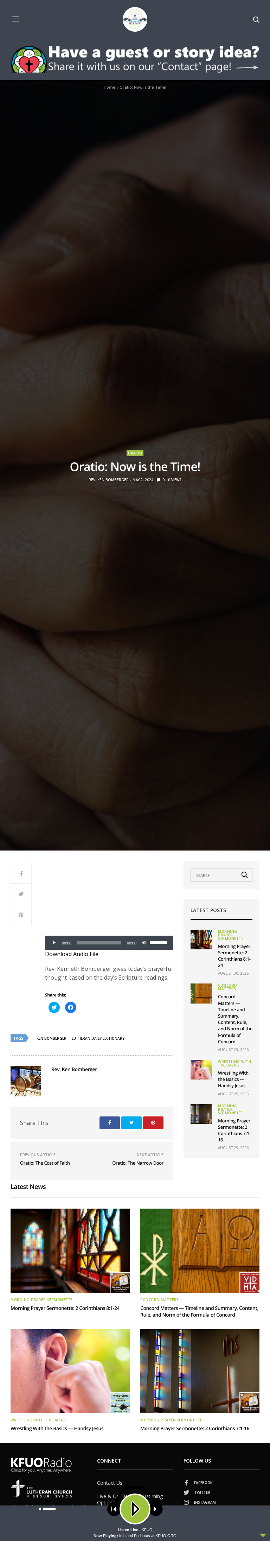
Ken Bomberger (51, 1038)
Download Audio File (71, 954)
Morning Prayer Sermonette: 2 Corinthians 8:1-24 (234, 956)
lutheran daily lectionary (98, 1038)
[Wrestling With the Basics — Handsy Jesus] (201, 1070)
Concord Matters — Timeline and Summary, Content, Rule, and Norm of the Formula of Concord (235, 1018)
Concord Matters (227, 987)
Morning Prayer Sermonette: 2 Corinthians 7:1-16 (234, 1130)
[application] (109, 943)
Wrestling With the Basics (234, 1063)
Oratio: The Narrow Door (137, 1163)
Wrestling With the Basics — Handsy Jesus (233, 1079)
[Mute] (144, 942)
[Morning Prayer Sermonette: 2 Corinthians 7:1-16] (201, 1114)
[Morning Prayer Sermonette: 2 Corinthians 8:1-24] (201, 939)
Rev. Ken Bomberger (109, 479)
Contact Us (109, 1482)
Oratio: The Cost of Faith (45, 1163)
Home (109, 87)
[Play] (54, 942)
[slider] (159, 942)
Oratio (135, 453)
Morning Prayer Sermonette (230, 935)
